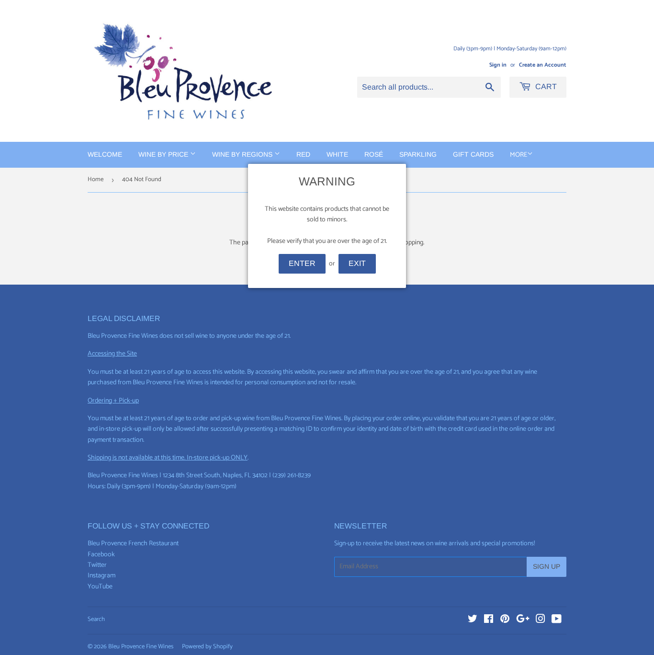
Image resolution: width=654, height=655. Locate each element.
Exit (357, 263)
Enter (302, 263)
